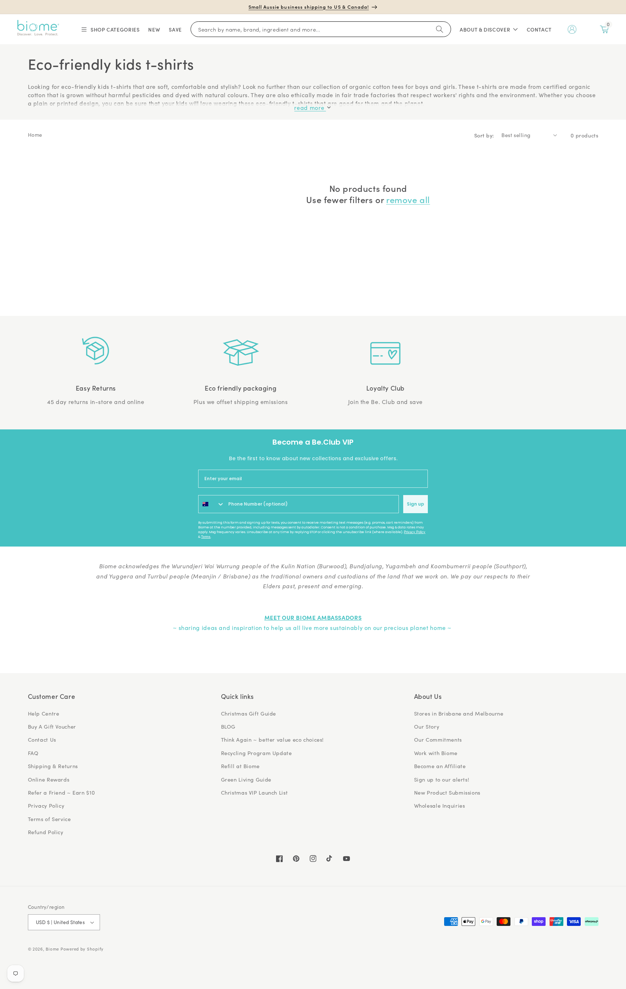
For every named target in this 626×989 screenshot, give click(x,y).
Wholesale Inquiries (439, 805)
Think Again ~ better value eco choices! (272, 739)
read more (310, 107)
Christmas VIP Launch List (254, 792)
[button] (109, 29)
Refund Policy (45, 832)
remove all (408, 199)
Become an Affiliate (440, 766)
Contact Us (42, 739)
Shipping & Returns (53, 766)
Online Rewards (49, 779)
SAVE (175, 29)
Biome (52, 949)
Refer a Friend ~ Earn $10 (61, 792)
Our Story (426, 726)
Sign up (415, 504)
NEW (154, 29)
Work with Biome (436, 753)
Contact (539, 29)
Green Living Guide (246, 779)
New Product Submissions (447, 792)
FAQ (33, 753)
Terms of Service (49, 819)
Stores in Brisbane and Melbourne (459, 713)
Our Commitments (438, 739)
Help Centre (43, 713)
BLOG (228, 726)
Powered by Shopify (82, 949)
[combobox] (212, 504)
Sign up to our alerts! (442, 779)
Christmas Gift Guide (248, 713)
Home (35, 134)
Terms (205, 537)
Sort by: (484, 135)
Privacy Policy (414, 532)
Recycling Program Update (256, 753)
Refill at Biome (240, 766)
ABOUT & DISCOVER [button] (485, 29)
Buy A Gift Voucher (52, 726)
